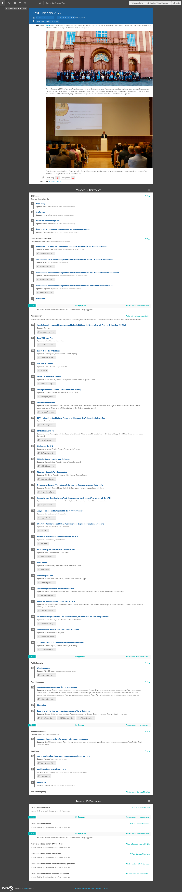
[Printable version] (15, 3)
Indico (26, 888)
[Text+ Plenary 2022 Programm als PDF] (73, 177)
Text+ (48, 25)
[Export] (26, 3)
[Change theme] (33, 3)
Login (178, 3)
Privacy (105, 888)
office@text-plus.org (55, 181)
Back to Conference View (55, 3)
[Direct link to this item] (104, 190)
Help (76, 888)
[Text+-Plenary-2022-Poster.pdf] (57, 177)
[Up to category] (8, 3)
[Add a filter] (20, 3)
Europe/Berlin (138, 3)
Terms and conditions (93, 888)
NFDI (97, 25)
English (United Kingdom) (159, 3)
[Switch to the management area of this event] (40, 3)
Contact (82, 888)
